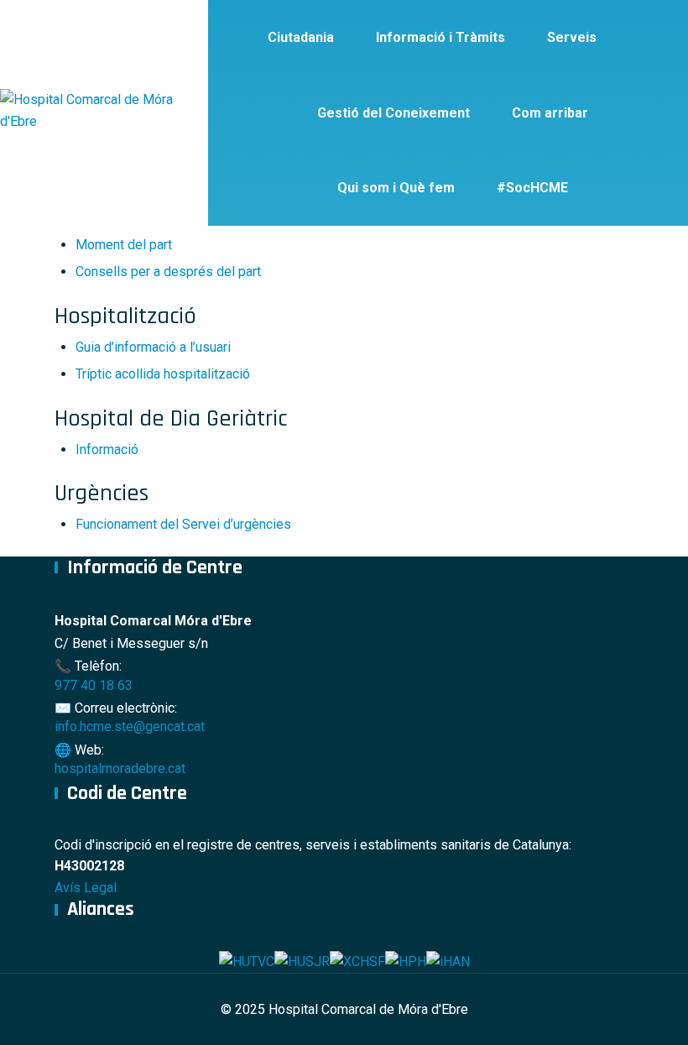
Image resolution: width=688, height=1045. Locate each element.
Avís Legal (86, 888)
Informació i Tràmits (440, 37)
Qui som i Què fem (396, 188)
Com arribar (550, 113)
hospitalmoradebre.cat (120, 768)
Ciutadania (301, 37)
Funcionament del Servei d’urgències (183, 524)
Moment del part (124, 245)
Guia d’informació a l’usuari (153, 347)
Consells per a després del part (168, 272)
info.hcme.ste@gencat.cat (130, 726)
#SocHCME (532, 188)
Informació (107, 449)
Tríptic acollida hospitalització (163, 374)
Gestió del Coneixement (393, 113)
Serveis (572, 37)
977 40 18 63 (94, 685)
